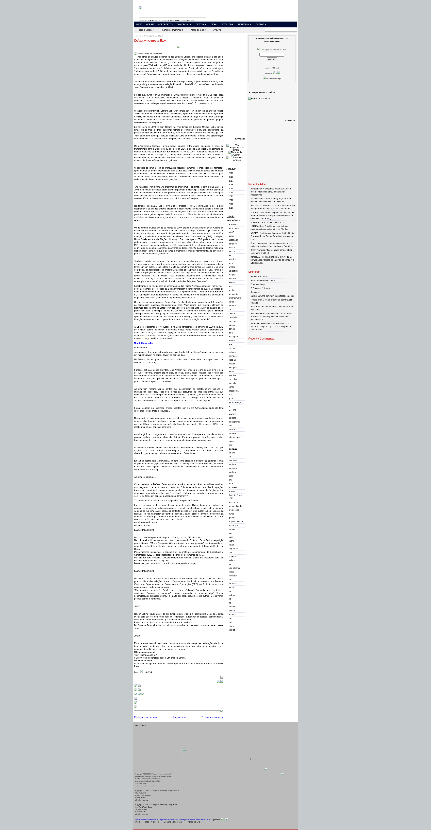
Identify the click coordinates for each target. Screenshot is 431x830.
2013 (231, 196)
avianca (232, 278)
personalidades (236, 506)
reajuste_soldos (236, 521)
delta (231, 333)
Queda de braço (258, 284)
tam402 (232, 587)
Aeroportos (165, 24)
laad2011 (233, 449)
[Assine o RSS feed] (136, 708)
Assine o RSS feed (272, 68)
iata (230, 426)
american (233, 259)
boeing (232, 290)
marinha (232, 464)
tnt (230, 599)
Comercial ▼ (184, 24)
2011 (231, 204)
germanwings (235, 402)
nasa (231, 476)
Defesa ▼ (201, 24)
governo (232, 414)
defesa (232, 329)
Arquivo (217, 30)
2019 (231, 173)
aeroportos (234, 228)
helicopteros (234, 422)
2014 (231, 192)
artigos (232, 275)
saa (230, 533)
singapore (233, 549)
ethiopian (233, 367)
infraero (232, 433)
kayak (231, 441)
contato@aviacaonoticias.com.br (146, 820)
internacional (235, 437)
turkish (232, 610)
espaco (232, 364)
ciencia (232, 313)
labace (232, 453)
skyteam (232, 556)
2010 (231, 208)
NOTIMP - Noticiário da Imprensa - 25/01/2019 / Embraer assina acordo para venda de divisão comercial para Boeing (272, 215)
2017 (231, 181)
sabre (231, 541)
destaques (233, 336)
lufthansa (233, 460)
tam (230, 579)
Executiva (228, 24)
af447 (231, 232)
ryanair (232, 529)
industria (233, 429)
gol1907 (232, 410)
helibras (232, 418)
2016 (231, 185)
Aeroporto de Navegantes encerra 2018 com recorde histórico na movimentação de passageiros (271, 192)
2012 (231, 200)
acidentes (233, 224)
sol (230, 564)
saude (231, 545)
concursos (233, 321)
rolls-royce (233, 525)
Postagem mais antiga (212, 717)
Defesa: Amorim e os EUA (150, 40)
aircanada (233, 240)
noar (231, 484)
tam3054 (233, 583)
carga (231, 302)
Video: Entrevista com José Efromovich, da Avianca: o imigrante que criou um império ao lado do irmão (271, 326)
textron (232, 595)
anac (231, 263)
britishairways (235, 298)
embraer (232, 352)
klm (230, 445)
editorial (232, 348)
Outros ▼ (261, 24)
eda (230, 344)
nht (230, 480)
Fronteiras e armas (259, 276)
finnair (231, 387)
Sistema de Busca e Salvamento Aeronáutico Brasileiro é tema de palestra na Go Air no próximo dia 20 (271, 316)
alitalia (232, 251)
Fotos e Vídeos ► (146, 30)
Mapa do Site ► (199, 30)
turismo (232, 607)
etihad (231, 371)
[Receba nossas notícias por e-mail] (137, 691)
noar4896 (233, 487)
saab (231, 537)
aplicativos (233, 271)
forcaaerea (234, 391)
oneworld (233, 491)
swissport (233, 576)
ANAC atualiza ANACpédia (263, 280)
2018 (231, 177)
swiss (231, 572)
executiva (233, 379)
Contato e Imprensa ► (173, 30)
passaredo (233, 502)
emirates (233, 356)
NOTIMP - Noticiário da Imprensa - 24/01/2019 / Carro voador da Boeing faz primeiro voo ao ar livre (272, 236)
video (231, 626)
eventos (232, 375)
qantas (232, 518)
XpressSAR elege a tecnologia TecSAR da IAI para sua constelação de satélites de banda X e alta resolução (272, 260)
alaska (232, 247)
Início (139, 24)
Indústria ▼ (244, 24)
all (230, 255)
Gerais (150, 24)
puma (231, 514)
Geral (214, 24)
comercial (233, 317)
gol (230, 406)
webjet (232, 630)
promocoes (234, 510)
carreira (232, 306)
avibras (232, 282)
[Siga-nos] (136, 699)
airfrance (233, 244)
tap (230, 591)
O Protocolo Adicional (260, 288)
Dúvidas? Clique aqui (273, 79)
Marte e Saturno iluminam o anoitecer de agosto (272, 296)
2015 (231, 188)
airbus (231, 236)
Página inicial (179, 717)
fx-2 (230, 395)
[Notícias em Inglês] (139, 695)
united (231, 614)
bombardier (234, 294)
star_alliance (234, 568)
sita (230, 552)
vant (231, 618)
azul (231, 286)
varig (231, 622)
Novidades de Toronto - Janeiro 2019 (268, 222)
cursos (232, 325)
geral (231, 398)
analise (232, 267)
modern (232, 472)
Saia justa (255, 292)
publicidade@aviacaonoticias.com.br (197, 820)
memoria (233, 468)
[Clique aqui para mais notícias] (137, 687)
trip (230, 603)
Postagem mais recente (145, 717)
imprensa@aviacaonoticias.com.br (172, 820)
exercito (232, 383)
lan (230, 456)
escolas (232, 360)
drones (232, 340)
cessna (232, 309)
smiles (232, 560)
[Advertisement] (236, 85)
